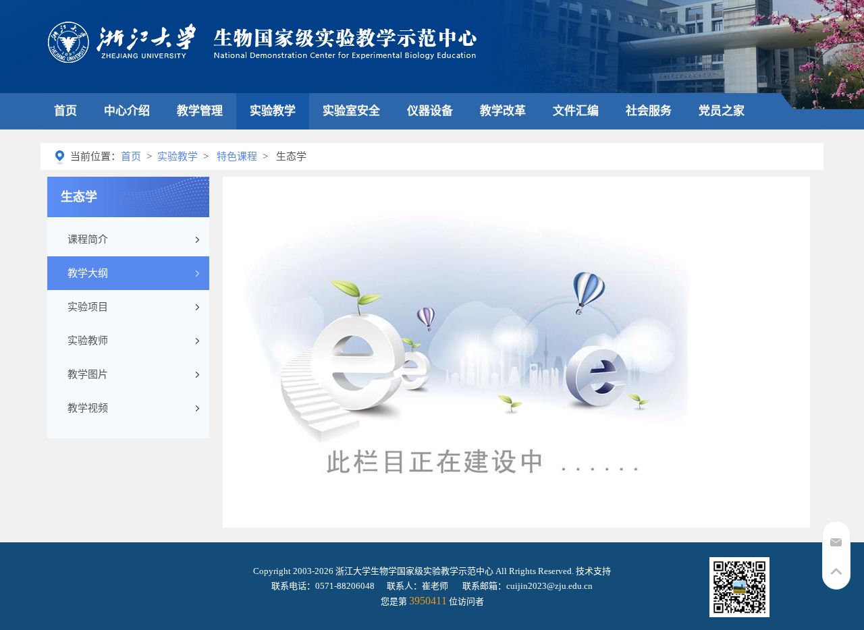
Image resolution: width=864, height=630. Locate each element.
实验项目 (88, 307)
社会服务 (649, 111)
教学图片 (88, 374)
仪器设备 (430, 111)
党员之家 (722, 111)
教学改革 (503, 111)
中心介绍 (127, 111)
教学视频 (88, 408)
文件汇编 (576, 111)
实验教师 (88, 340)
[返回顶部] (836, 577)
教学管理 (200, 111)
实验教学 (273, 111)
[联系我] (836, 547)
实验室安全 (351, 111)
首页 (65, 111)
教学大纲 (88, 273)
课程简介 (88, 239)
